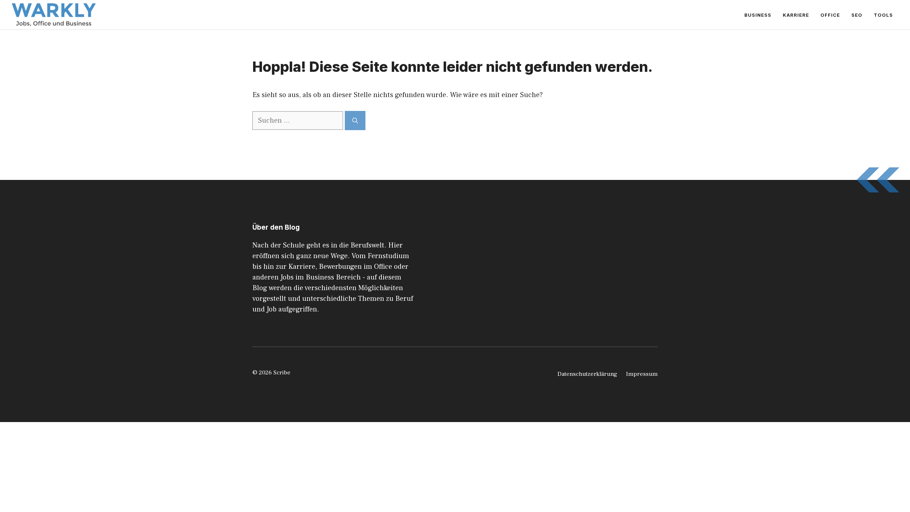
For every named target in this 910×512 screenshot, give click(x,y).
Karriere (796, 15)
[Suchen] (355, 120)
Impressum (642, 374)
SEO (856, 15)
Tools (883, 15)
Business (757, 15)
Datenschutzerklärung (587, 374)
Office (830, 15)
